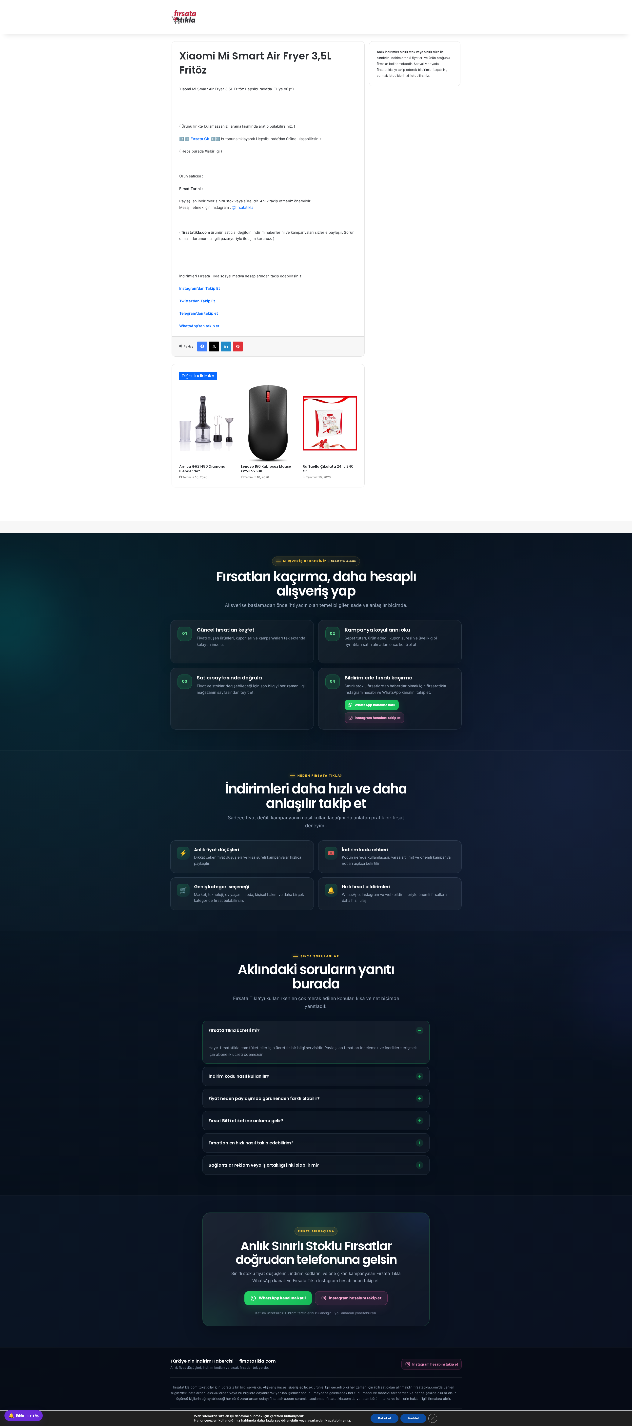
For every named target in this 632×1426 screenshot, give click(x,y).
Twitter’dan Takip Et (197, 301)
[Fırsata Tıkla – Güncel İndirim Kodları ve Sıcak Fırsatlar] (184, 17)
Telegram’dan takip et (198, 313)
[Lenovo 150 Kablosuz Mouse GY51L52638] (268, 423)
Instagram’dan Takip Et (199, 288)
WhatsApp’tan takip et (199, 326)
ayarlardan (315, 1420)
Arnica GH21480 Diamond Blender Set (202, 469)
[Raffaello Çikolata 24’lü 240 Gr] (330, 423)
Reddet (413, 1418)
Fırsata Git (200, 138)
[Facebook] (202, 346)
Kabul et (384, 1418)
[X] (214, 346)
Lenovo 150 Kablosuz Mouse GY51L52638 (266, 469)
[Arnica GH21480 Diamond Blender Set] (206, 423)
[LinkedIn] (226, 346)
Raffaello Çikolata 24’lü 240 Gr (328, 469)
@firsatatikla (242, 207)
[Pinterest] (238, 346)
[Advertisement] (365, 16)
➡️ (181, 138)
